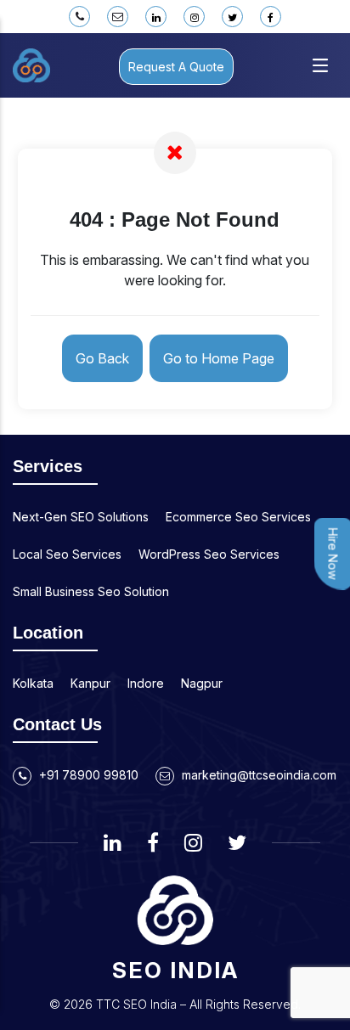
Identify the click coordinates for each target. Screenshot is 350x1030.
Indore (145, 683)
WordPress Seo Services (208, 554)
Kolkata (33, 683)
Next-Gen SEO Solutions (81, 516)
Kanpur (90, 683)
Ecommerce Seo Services (238, 516)
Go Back (102, 358)
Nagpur (202, 683)
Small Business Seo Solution (91, 591)
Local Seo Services (67, 554)
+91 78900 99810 (87, 775)
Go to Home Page (218, 358)
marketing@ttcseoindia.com (257, 775)
